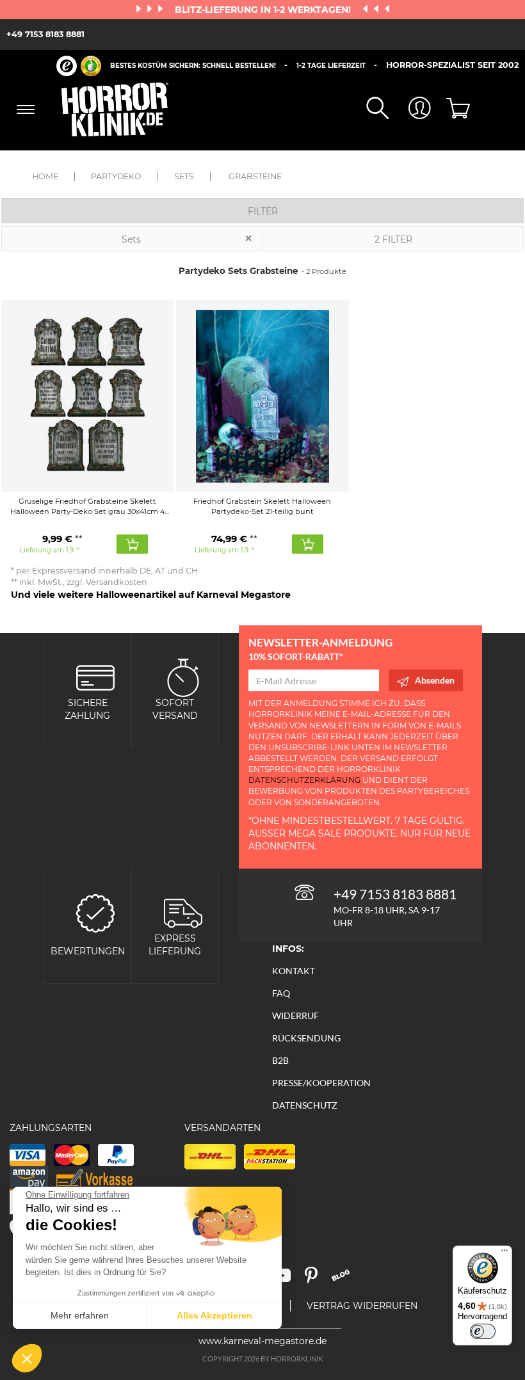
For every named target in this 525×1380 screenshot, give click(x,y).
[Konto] (410, 109)
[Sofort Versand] (183, 676)
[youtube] (287, 1279)
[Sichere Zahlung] (95, 676)
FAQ (281, 993)
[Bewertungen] (95, 911)
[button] (27, 1358)
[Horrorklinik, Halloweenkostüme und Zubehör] (115, 109)
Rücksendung (306, 1037)
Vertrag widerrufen (362, 1306)
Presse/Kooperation (321, 1082)
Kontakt (293, 970)
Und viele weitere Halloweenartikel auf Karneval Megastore (151, 594)
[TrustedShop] (78, 66)
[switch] (483, 1331)
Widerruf (295, 1015)
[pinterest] (317, 1279)
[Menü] (504, 1253)
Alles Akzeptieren (214, 1315)
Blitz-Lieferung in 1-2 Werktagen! (264, 9)
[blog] (345, 1279)
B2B (280, 1060)
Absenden (435, 680)
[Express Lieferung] (183, 911)
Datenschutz (304, 1105)
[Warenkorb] (452, 109)
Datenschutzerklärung (304, 780)
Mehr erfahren (80, 1315)
